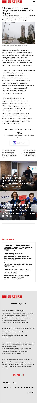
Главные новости (9, 279)
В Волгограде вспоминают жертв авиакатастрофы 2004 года (16, 276)
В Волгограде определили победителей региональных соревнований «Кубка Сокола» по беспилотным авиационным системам (18, 255)
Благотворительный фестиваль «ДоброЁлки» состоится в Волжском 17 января (9, 155)
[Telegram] (14, 375)
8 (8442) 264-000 (22, 335)
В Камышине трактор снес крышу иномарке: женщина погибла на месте (18, 270)
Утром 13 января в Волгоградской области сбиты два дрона (28, 154)
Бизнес (6, 250)
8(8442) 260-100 (14, 330)
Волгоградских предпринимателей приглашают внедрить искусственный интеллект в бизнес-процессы (18, 246)
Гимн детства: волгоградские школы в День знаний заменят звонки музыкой (18, 264)
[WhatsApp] (22, 375)
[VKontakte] (18, 375)
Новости (31, 15)
